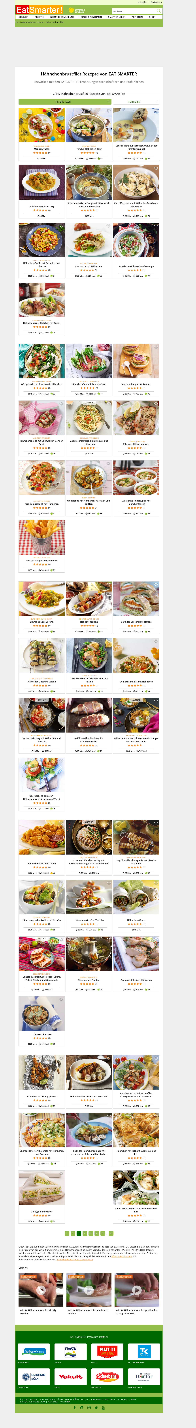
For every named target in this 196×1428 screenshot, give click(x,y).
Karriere (34, 1399)
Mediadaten (52, 1402)
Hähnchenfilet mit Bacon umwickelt (89, 1096)
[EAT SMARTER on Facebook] (74, 1407)
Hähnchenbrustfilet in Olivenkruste (75, 1259)
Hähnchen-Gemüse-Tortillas (89, 920)
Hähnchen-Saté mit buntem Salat (89, 384)
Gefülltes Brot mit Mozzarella (136, 621)
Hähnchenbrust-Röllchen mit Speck (41, 322)
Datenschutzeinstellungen (102, 1399)
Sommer (23, 16)
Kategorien (65, 1402)
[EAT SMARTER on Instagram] (89, 1407)
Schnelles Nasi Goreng (41, 621)
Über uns (24, 1399)
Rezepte (39, 16)
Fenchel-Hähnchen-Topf (89, 148)
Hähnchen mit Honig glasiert (42, 1096)
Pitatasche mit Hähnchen (88, 266)
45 (111, 1233)
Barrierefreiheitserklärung (32, 1402)
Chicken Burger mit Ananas (136, 384)
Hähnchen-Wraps (136, 920)
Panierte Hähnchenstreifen (42, 863)
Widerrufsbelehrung (126, 1399)
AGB (61, 1399)
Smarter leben (116, 16)
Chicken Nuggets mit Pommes (41, 560)
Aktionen (137, 16)
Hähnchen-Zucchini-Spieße (42, 681)
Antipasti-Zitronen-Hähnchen (136, 980)
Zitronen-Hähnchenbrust (136, 444)
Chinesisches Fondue (89, 980)
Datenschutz (82, 1399)
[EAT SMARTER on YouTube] (103, 1407)
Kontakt (53, 1399)
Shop (152, 16)
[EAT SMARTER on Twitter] (96, 1407)
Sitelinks (44, 1399)
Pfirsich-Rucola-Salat (121, 1256)
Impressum (69, 1399)
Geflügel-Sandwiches (42, 1211)
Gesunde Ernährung (62, 16)
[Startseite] (39, 9)
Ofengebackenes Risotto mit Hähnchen (41, 384)
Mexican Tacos (41, 148)
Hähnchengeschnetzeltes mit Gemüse (41, 920)
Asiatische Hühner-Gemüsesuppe (136, 266)
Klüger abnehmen (91, 16)
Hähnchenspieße (89, 621)
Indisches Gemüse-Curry (41, 206)
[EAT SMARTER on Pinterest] (82, 1407)
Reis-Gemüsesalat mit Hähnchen (42, 503)
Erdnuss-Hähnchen (42, 1034)
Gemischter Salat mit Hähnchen (136, 681)
